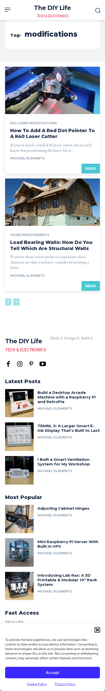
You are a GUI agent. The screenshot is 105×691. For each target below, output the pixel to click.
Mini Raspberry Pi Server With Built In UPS (67, 544)
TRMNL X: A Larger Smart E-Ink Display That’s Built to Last (68, 428)
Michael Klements (27, 158)
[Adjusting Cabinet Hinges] (19, 519)
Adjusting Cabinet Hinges (63, 508)
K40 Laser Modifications (33, 123)
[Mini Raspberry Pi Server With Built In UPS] (19, 552)
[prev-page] (8, 302)
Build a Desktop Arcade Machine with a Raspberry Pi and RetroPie (66, 397)
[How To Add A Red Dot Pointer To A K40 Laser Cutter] (52, 90)
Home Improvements (29, 235)
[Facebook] (8, 364)
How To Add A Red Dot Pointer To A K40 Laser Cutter (52, 133)
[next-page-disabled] (16, 302)
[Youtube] (43, 364)
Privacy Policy (65, 684)
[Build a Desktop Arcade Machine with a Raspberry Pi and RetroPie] (19, 403)
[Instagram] (20, 364)
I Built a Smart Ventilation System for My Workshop (63, 461)
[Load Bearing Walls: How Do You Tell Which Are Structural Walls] (52, 202)
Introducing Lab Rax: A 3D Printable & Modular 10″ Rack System (67, 580)
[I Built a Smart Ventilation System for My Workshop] (19, 470)
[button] (97, 629)
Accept (52, 672)
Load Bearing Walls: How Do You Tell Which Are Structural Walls (51, 245)
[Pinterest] (31, 364)
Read (90, 168)
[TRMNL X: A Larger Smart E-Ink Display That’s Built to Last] (19, 436)
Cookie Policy (37, 684)
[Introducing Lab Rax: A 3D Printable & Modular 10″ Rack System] (19, 586)
